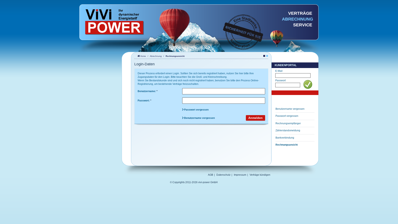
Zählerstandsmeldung (287, 130)
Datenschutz (223, 174)
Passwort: (144, 100)
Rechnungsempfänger (288, 123)
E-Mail (279, 70)
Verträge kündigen (260, 174)
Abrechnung (297, 19)
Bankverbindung (284, 137)
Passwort (280, 80)
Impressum (240, 174)
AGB (210, 174)
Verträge (300, 13)
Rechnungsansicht (286, 144)
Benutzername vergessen (290, 108)
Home (143, 56)
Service (302, 24)
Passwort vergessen (286, 115)
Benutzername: (148, 91)
